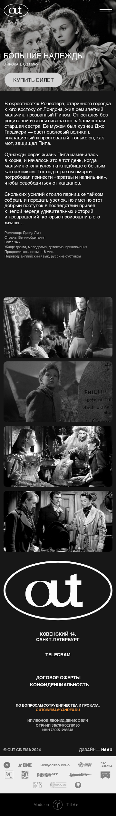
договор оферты (58, 677)
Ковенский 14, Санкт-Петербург (58, 636)
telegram (57, 654)
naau (95, 749)
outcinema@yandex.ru (58, 709)
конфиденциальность (59, 684)
